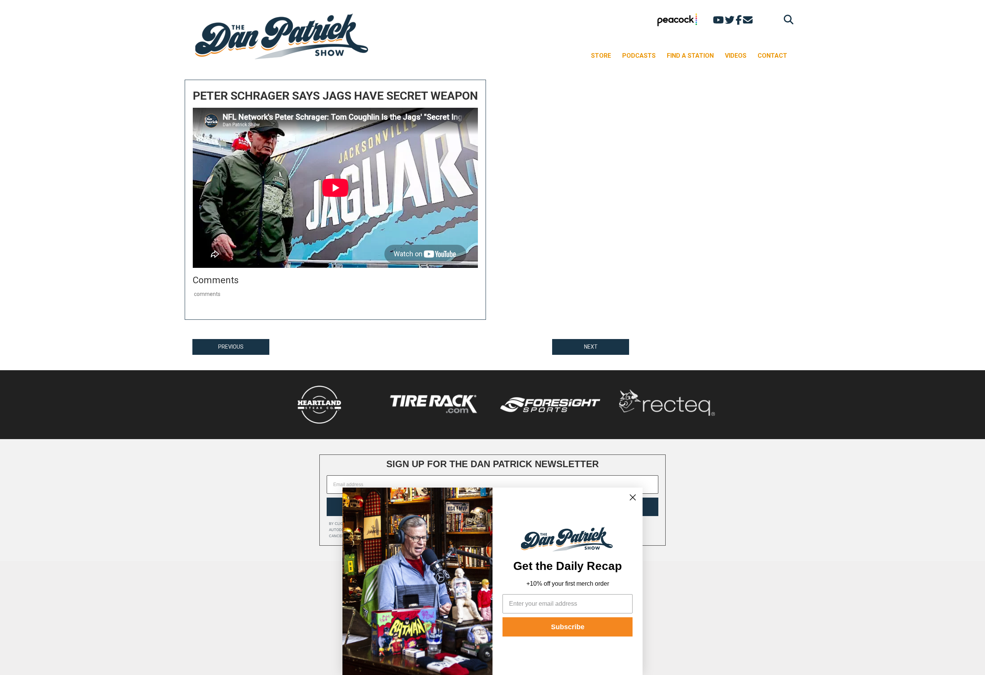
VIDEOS (735, 55)
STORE (601, 55)
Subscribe (567, 627)
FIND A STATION (690, 55)
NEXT (591, 347)
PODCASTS (639, 55)
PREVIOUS (231, 347)
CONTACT (772, 55)
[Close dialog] (632, 497)
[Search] (787, 19)
